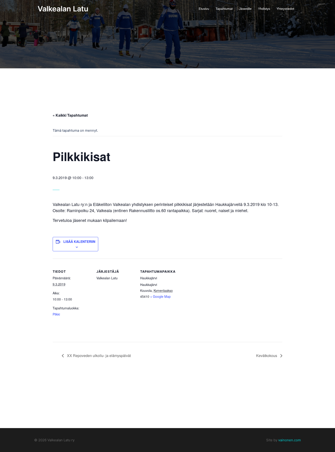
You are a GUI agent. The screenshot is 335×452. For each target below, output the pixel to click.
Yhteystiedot (285, 8)
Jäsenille (245, 8)
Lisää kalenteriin (79, 241)
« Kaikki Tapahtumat (70, 115)
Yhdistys (264, 8)
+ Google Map (160, 296)
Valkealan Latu (63, 8)
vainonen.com (289, 440)
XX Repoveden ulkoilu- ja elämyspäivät (98, 355)
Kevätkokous (267, 355)
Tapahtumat (224, 8)
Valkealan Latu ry (60, 440)
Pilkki (56, 314)
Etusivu (204, 8)
